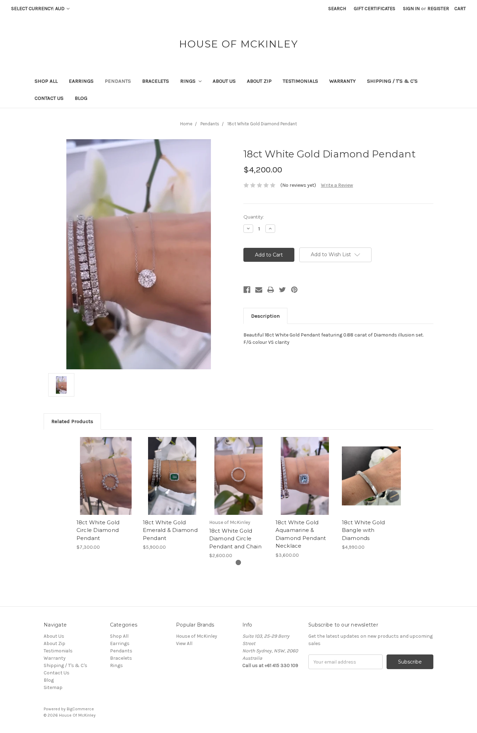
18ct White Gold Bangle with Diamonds (363, 530)
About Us (224, 81)
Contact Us (49, 98)
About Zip (259, 81)
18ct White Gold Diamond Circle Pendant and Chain (235, 538)
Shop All (46, 81)
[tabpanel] (106, 494)
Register (438, 9)
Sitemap (53, 687)
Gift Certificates (374, 9)
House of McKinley (196, 636)
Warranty (342, 81)
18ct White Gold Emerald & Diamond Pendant (170, 530)
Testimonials (300, 81)
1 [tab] (238, 562)
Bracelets (155, 81)
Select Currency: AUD (38, 9)
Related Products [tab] (72, 421)
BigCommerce (80, 708)
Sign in (411, 9)
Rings (188, 81)
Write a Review (337, 185)
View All (184, 643)
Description (265, 316)
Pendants (118, 81)
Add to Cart (106, 482)
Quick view (105, 470)
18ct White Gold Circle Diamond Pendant (98, 530)
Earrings (81, 81)
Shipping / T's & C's (392, 81)
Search (337, 9)
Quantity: (253, 217)
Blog (81, 98)
